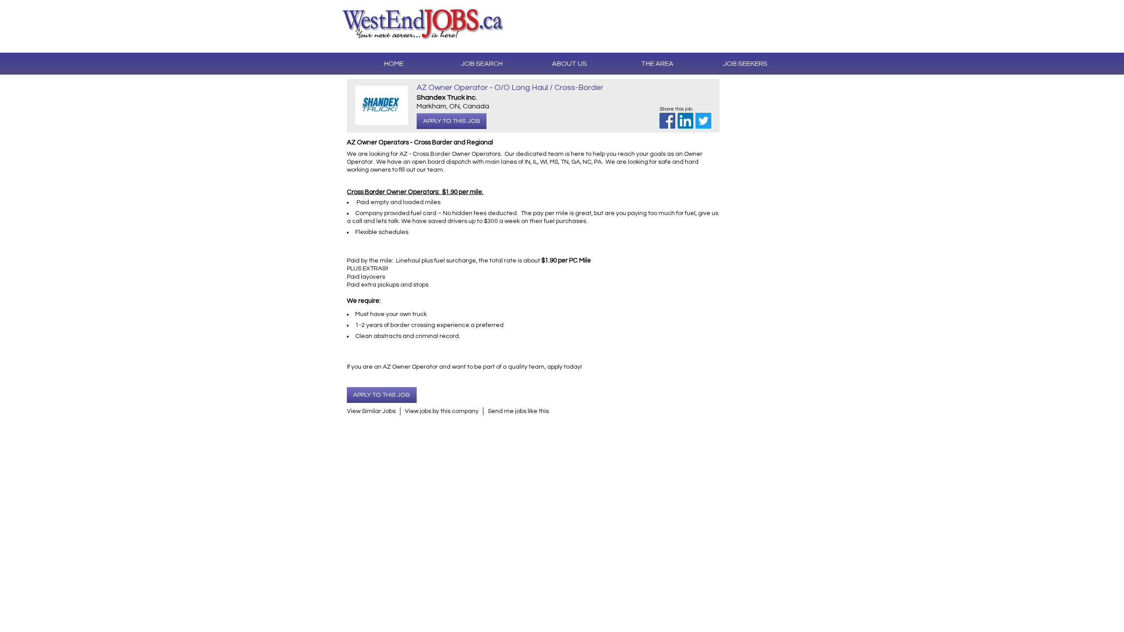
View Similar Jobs (371, 411)
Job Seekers (745, 63)
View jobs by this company (442, 411)
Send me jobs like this (518, 411)
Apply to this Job (451, 121)
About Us (569, 63)
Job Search (482, 63)
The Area (657, 63)
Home (393, 63)
